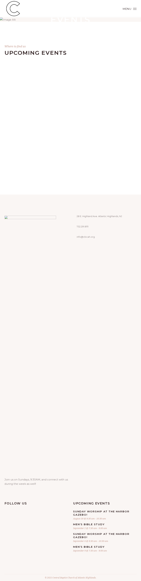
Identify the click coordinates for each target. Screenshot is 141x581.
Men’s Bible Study (89, 524)
